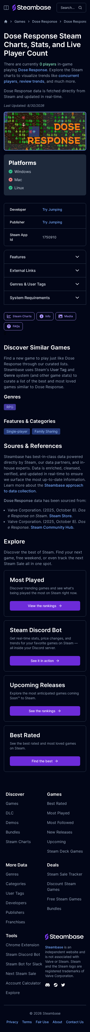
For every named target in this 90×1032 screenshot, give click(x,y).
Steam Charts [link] (22, 316)
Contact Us (75, 1022)
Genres (12, 874)
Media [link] (68, 316)
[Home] (6, 21)
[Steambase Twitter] (63, 985)
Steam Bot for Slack (24, 964)
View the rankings (42, 606)
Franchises (15, 921)
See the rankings (42, 711)
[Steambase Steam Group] (56, 985)
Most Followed (60, 822)
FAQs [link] (16, 326)
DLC (10, 813)
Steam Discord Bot (23, 954)
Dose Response (44, 21)
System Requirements (30, 297)
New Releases (59, 832)
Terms (27, 1022)
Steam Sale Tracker (64, 874)
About (57, 1022)
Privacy (12, 1022)
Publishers (15, 912)
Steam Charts (18, 841)
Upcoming (56, 841)
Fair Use (42, 1022)
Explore (13, 992)
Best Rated (57, 803)
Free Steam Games (64, 899)
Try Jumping (52, 209)
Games (19, 21)
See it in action (42, 661)
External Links (23, 270)
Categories (16, 883)
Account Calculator (23, 983)
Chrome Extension (22, 944)
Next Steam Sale (21, 973)
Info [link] (47, 316)
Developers (16, 902)
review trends (31, 81)
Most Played (58, 813)
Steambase (54, 947)
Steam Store (60, 515)
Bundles (13, 832)
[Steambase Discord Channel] (47, 985)
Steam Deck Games (65, 851)
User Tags (15, 893)
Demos (12, 822)
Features (18, 256)
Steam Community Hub (52, 527)
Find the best (42, 761)
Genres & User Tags (28, 284)
